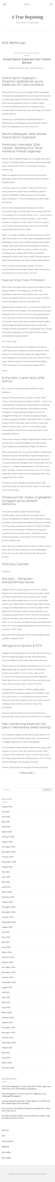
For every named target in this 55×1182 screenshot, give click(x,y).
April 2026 (6, 827)
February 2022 (8, 1068)
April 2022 (6, 1057)
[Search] (51, 4)
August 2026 (7, 806)
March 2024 (7, 952)
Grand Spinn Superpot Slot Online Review (27, 60)
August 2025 (7, 867)
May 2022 (6, 1052)
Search (47, 790)
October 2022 (7, 1037)
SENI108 (5, 1147)
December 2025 (8, 847)
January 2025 (7, 902)
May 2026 (6, 822)
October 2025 (8, 857)
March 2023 (7, 1012)
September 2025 (9, 862)
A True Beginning (27, 17)
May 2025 (6, 882)
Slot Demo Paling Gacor (27, 53)
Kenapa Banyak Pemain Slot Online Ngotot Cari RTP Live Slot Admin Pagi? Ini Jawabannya (26, 1102)
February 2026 (8, 837)
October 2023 (7, 977)
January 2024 (7, 962)
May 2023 (6, 1002)
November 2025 (8, 852)
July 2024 (6, 932)
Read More (27, 773)
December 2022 (8, 1027)
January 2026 (7, 842)
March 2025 (7, 892)
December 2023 (8, 967)
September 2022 (9, 1042)
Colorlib (26, 1174)
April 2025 (6, 887)
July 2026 (6, 811)
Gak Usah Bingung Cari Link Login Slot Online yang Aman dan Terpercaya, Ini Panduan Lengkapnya (26, 1087)
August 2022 (7, 1047)
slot (3, 1135)
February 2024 (8, 957)
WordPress (42, 1174)
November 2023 (8, 972)
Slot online (6, 1158)
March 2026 (7, 832)
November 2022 (8, 1032)
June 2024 (6, 937)
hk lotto (5, 1130)
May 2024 (6, 942)
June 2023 (6, 997)
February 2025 (8, 897)
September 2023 (9, 982)
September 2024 (9, 922)
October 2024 (8, 917)
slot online (6, 1152)
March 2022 (7, 1063)
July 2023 (5, 992)
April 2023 (6, 1007)
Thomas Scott (38, 68)
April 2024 (6, 947)
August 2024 (7, 927)
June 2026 (6, 817)
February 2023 (8, 1017)
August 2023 (7, 987)
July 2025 (6, 872)
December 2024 (8, 907)
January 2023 (7, 1022)
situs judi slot (7, 1141)
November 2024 (8, 912)
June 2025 (6, 877)
